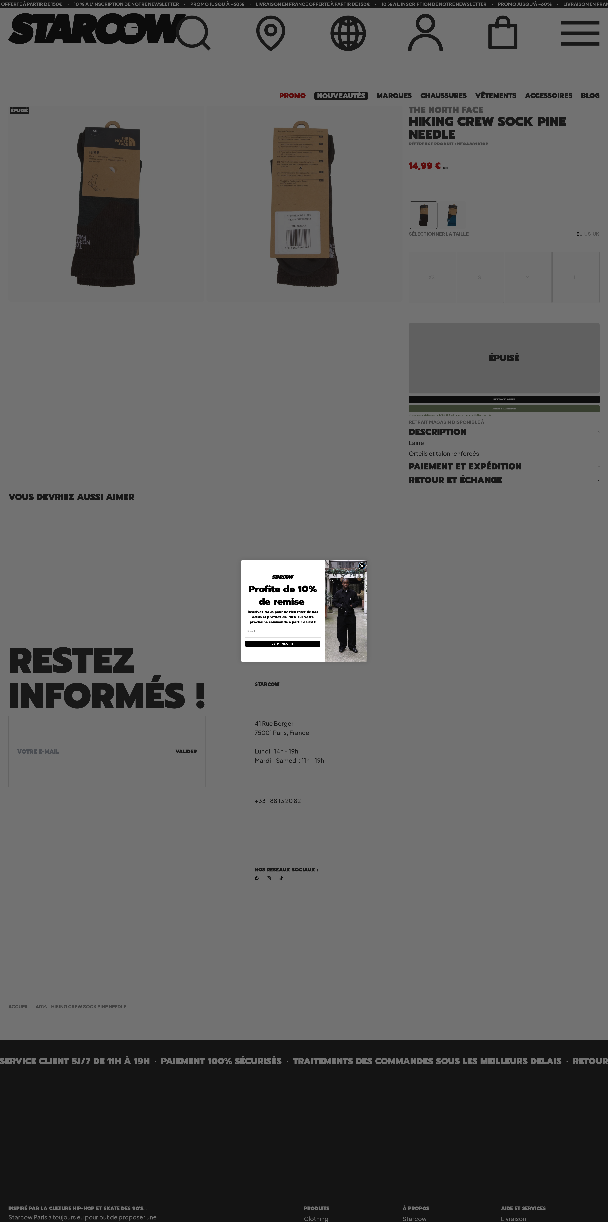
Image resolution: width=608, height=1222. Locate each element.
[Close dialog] (362, 566)
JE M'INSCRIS (283, 644)
